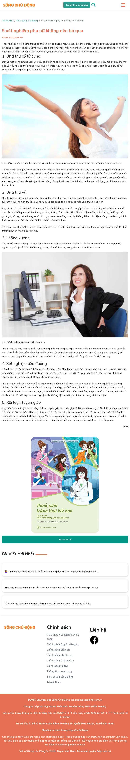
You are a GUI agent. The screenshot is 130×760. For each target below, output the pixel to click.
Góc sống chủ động (27, 20)
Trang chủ (7, 20)
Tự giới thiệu (54, 682)
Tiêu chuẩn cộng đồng (60, 676)
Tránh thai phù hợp (77, 5)
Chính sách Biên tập (58, 649)
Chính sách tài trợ (57, 666)
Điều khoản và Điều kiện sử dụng (63, 637)
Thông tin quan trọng (59, 671)
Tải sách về (65, 539)
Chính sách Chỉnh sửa (59, 655)
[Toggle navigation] (123, 5)
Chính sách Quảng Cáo (60, 660)
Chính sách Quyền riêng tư (62, 644)
